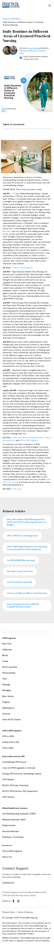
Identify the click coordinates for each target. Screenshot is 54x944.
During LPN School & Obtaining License (21, 773)
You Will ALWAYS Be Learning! (21, 560)
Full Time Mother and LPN (19, 582)
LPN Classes (8, 779)
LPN (14, 193)
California (7, 649)
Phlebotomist (9, 825)
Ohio (4, 678)
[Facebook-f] (13, 901)
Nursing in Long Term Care (20, 571)
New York (6, 643)
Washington (8, 707)
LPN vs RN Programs (12, 851)
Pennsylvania (8, 672)
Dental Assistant (10, 831)
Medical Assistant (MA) (14, 819)
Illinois (5, 655)
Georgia (6, 684)
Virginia (6, 702)
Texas (5, 661)
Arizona (6, 713)
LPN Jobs (17, 489)
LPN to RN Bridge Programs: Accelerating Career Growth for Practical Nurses (27, 548)
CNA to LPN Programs (23, 267)
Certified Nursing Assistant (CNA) (19, 813)
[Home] (11, 18)
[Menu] (50, 5)
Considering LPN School (14, 762)
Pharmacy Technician (13, 837)
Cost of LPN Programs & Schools (18, 767)
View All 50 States (11, 719)
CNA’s (8, 231)
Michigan (6, 690)
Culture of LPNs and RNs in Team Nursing (27, 593)
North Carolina (9, 667)
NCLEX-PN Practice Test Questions (20, 791)
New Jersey (8, 696)
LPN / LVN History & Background (22, 535)
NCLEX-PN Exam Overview (15, 785)
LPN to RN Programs (29, 440)
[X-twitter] (18, 901)
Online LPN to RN (10, 742)
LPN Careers (8, 796)
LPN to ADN (8, 736)
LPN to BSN (7, 747)
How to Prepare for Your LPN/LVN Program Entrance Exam (23, 605)
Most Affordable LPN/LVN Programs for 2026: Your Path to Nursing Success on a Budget (26, 522)
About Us (7, 856)
